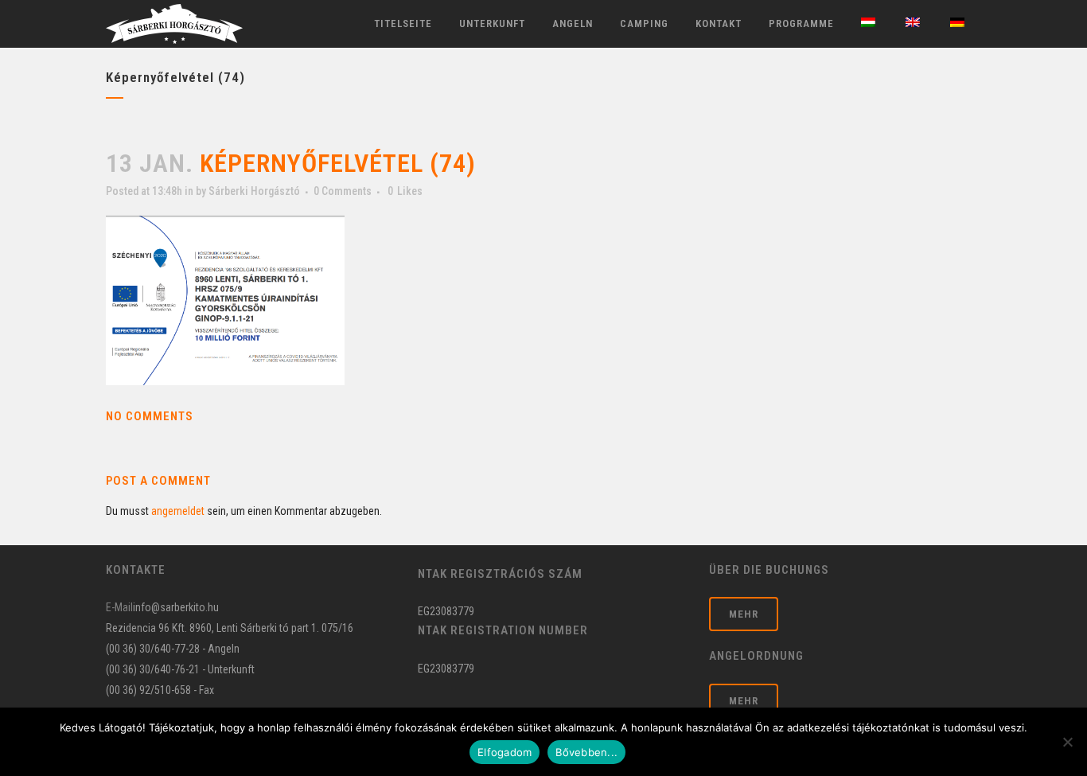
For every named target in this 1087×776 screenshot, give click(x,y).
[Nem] (1067, 742)
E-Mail (119, 607)
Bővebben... (586, 752)
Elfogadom (504, 752)
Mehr (743, 614)
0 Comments (343, 191)
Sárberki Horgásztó (254, 191)
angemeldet (178, 511)
